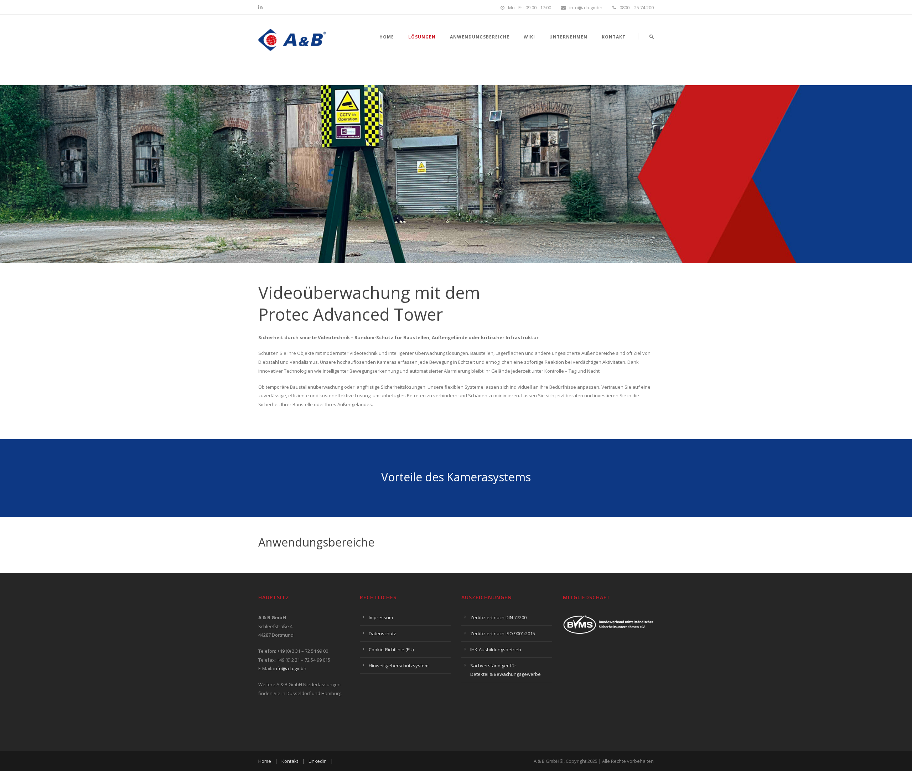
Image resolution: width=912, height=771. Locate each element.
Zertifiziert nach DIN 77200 (498, 617)
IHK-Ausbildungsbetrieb (495, 649)
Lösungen (422, 37)
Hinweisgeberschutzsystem (399, 665)
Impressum (381, 617)
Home (386, 37)
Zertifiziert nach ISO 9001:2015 (502, 633)
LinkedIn (318, 761)
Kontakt (614, 37)
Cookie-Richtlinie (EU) (391, 649)
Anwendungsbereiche (479, 37)
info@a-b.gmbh (289, 668)
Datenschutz (382, 633)
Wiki (529, 37)
